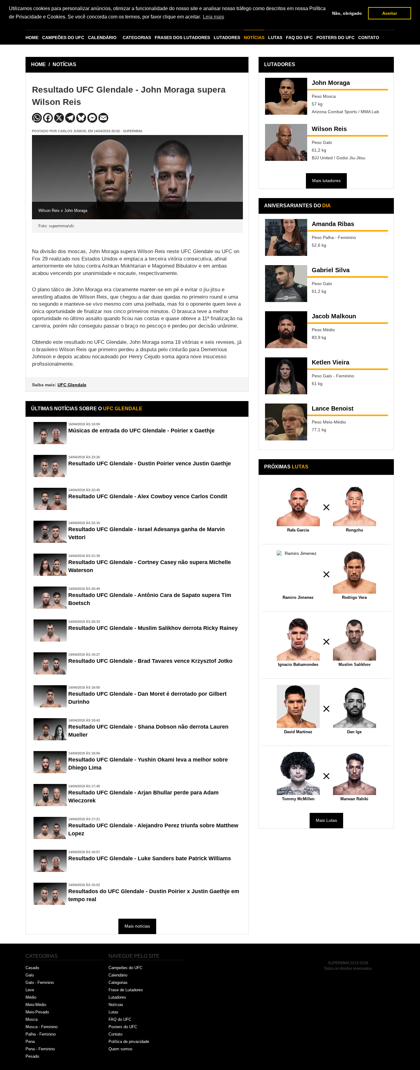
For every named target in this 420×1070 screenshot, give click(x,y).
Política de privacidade (129, 1041)
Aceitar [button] (389, 13)
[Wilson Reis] (286, 142)
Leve (30, 990)
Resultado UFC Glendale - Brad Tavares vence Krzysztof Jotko (150, 661)
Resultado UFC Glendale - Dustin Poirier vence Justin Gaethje (149, 463)
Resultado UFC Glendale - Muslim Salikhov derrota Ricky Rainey (153, 628)
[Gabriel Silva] (286, 283)
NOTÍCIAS (254, 37)
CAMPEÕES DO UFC (63, 37)
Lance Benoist (333, 408)
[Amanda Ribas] (286, 237)
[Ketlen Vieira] (286, 375)
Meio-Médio (36, 1004)
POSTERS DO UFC (335, 37)
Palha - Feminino (41, 1034)
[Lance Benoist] (286, 422)
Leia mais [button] (213, 16)
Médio (31, 997)
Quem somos (121, 1049)
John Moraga (331, 82)
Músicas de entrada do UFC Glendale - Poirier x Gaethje (141, 431)
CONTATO (368, 37)
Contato (115, 1034)
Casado (32, 967)
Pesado (32, 1056)
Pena (30, 1041)
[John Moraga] (286, 96)
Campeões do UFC (125, 967)
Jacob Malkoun (334, 316)
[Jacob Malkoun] (286, 329)
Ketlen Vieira (330, 362)
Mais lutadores (326, 180)
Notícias (116, 1004)
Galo (30, 975)
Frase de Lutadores (126, 990)
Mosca (32, 1019)
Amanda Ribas (333, 224)
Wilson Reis (329, 128)
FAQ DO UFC (299, 37)
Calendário (118, 975)
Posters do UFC (123, 1026)
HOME (32, 37)
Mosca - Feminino (41, 1026)
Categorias (118, 982)
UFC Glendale (71, 384)
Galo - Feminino (40, 982)
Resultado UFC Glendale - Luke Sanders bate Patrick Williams (149, 858)
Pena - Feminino (40, 1049)
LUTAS (275, 37)
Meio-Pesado (37, 1012)
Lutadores (117, 997)
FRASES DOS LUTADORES (182, 37)
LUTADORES (227, 37)
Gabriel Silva (331, 270)
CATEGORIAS (137, 37)
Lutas (113, 1012)
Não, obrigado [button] (347, 13)
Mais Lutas (326, 820)
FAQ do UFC (120, 1019)
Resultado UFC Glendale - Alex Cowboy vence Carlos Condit (147, 496)
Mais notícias (137, 926)
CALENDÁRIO (102, 37)
